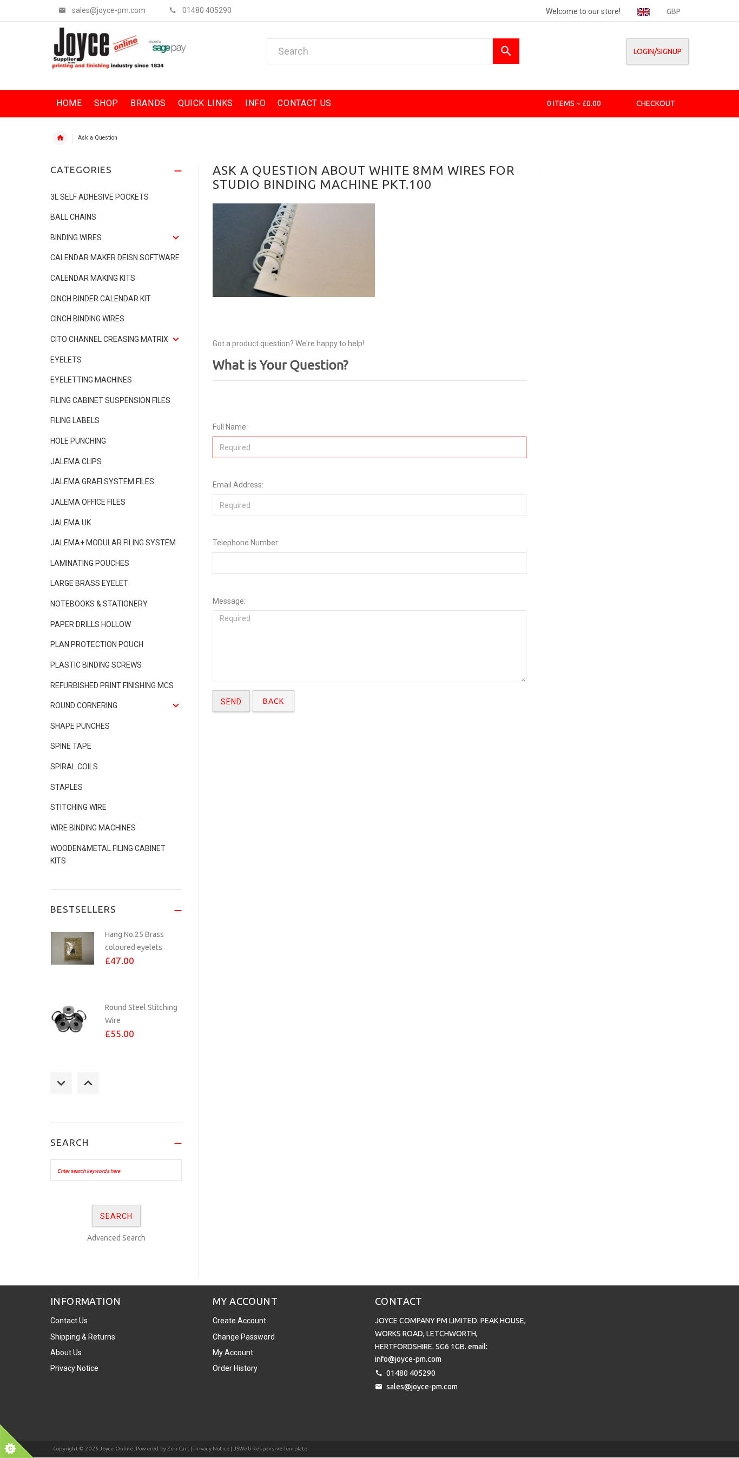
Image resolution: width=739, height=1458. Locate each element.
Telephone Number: (246, 542)
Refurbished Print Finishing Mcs (112, 685)
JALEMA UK (70, 522)
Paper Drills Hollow (90, 624)
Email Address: (238, 484)
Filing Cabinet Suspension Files (110, 400)
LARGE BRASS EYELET (89, 583)
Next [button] (88, 1083)
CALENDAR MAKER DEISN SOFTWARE (115, 257)
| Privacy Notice (209, 1449)
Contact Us (69, 1320)
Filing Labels (75, 420)
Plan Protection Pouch (96, 644)
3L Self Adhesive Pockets (99, 197)
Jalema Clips (76, 461)
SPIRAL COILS (74, 766)
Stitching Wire (78, 807)
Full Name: (230, 427)
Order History (235, 1368)
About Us (66, 1352)
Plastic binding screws (96, 665)
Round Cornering (83, 705)
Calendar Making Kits (92, 278)
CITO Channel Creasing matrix (109, 339)
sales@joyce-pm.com (422, 1386)
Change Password (244, 1336)
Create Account (239, 1320)
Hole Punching (78, 441)
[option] (116, 960)
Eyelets (66, 359)
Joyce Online (116, 1449)
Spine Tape (70, 746)
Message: (229, 601)
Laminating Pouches (89, 563)
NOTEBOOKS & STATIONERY (99, 603)
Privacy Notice (74, 1368)
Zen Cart (178, 1449)
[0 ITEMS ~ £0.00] (532, 103)
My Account (233, 1352)
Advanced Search (116, 1237)
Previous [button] (61, 1083)
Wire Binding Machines (93, 827)
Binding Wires (76, 237)
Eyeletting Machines (91, 379)
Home (60, 138)
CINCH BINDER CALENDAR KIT (100, 298)
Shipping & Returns (82, 1336)
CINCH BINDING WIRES (87, 318)
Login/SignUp (658, 51)
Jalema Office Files (88, 502)
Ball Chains (73, 217)
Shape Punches (80, 726)
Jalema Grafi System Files (102, 481)
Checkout (655, 103)
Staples (66, 787)
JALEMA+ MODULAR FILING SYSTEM (113, 542)
